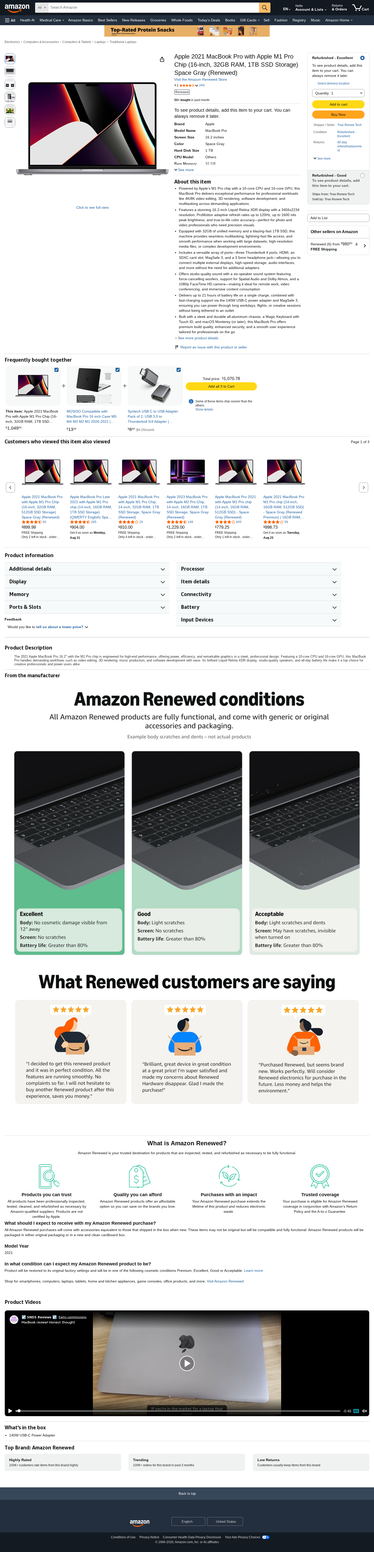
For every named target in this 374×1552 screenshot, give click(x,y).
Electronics (12, 42)
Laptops (100, 42)
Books (230, 20)
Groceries (158, 20)
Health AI (27, 20)
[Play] (9, 1411)
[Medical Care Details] (63, 20)
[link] (94, 386)
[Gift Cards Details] (259, 20)
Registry (299, 20)
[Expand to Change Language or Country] (290, 9)
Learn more (253, 1270)
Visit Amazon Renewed (225, 1281)
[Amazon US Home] (139, 1523)
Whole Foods (182, 20)
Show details (204, 409)
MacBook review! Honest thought (48, 1322)
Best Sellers (107, 20)
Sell (266, 20)
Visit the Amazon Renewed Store (200, 79)
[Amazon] (17, 7)
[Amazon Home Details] (352, 20)
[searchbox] (153, 7)
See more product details (198, 338)
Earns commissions (73, 1317)
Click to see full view (92, 207)
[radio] (10, 59)
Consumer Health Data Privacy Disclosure (192, 1537)
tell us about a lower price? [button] (60, 627)
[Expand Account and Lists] (326, 9)
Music (315, 20)
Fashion (281, 20)
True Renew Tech (349, 125)
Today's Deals (209, 20)
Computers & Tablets (76, 42)
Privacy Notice (149, 1537)
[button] (10, 20)
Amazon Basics (80, 20)
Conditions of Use (123, 1537)
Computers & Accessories (41, 42)
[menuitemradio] (356, 1411)
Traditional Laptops (123, 42)
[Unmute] (364, 1411)
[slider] (178, 1411)
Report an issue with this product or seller (213, 347)
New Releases (133, 20)
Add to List (318, 218)
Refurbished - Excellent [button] (346, 134)
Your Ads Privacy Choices (242, 1537)
